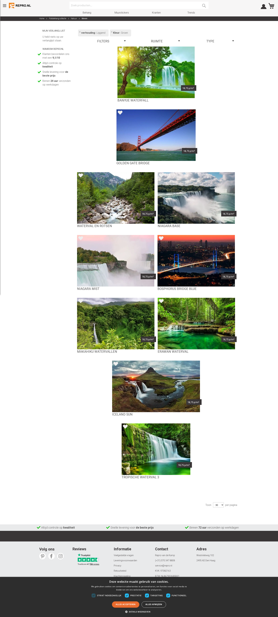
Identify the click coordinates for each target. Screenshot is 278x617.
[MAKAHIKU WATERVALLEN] (115, 323)
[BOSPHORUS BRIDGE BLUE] (196, 261)
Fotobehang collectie (58, 18)
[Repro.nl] (20, 5)
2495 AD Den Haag (205, 560)
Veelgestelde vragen (124, 555)
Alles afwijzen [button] (153, 604)
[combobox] (139, 5)
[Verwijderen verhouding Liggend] (79, 32)
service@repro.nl (163, 565)
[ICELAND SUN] (156, 386)
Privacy (117, 565)
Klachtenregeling (122, 576)
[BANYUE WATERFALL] (156, 72)
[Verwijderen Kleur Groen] (111, 32)
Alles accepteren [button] (125, 604)
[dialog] (139, 597)
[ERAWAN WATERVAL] (196, 323)
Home (42, 18)
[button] (139, 611)
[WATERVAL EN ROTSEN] (115, 198)
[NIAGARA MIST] (115, 261)
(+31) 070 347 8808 (165, 560)
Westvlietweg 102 (205, 555)
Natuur (74, 18)
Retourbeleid (120, 570)
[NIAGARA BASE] (196, 198)
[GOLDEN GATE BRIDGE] (156, 135)
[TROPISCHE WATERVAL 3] (156, 449)
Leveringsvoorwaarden (125, 560)
